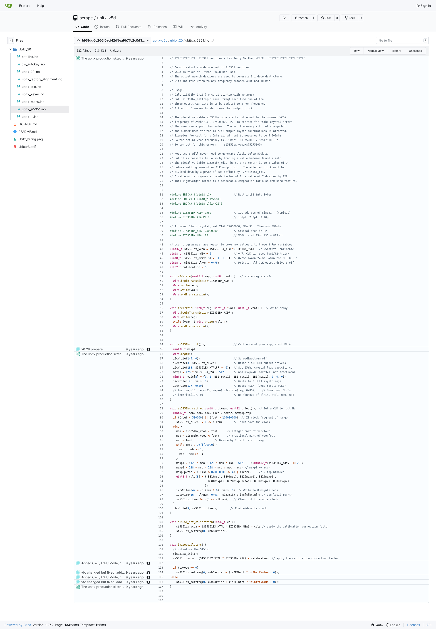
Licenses (413, 625)
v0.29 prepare (92, 349)
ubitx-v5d (106, 18)
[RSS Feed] (285, 18)
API (428, 625)
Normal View (376, 50)
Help (40, 5)
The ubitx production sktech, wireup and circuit (116, 58)
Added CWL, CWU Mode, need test (107, 563)
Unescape (415, 50)
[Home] (8, 6)
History (396, 50)
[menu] (377, 625)
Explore (24, 5)
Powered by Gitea (18, 625)
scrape (86, 18)
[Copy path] (212, 40)
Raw (357, 50)
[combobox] (402, 40)
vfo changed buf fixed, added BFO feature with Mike (120, 572)
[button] (301, 18)
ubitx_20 (176, 40)
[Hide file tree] (10, 40)
